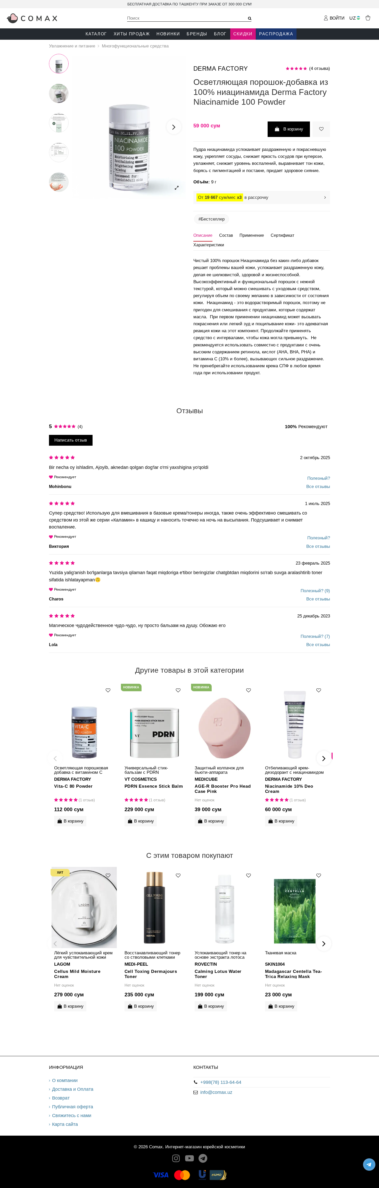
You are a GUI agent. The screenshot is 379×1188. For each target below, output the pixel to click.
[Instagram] (176, 1159)
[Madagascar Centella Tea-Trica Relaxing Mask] (295, 907)
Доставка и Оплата (72, 1089)
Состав (226, 235)
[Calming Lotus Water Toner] (224, 907)
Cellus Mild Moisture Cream (77, 974)
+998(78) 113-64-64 (220, 1082)
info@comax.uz (216, 1092)
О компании (65, 1080)
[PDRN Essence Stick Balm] (154, 722)
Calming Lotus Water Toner (218, 974)
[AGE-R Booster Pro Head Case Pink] (224, 722)
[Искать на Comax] (247, 18)
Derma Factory (220, 68)
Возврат (61, 1098)
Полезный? (318, 478)
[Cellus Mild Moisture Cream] (84, 907)
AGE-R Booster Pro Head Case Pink (223, 788)
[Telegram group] (203, 1159)
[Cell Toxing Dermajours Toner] (154, 907)
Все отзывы (318, 486)
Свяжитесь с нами (71, 1115)
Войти (336, 18)
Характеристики (208, 245)
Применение (252, 235)
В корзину (293, 129)
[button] (96, 34)
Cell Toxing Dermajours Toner (151, 974)
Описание (202, 235)
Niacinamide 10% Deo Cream (289, 788)
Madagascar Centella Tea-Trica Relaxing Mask (293, 974)
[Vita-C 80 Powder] (84, 722)
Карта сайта (65, 1124)
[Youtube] (189, 1159)
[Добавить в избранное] (321, 129)
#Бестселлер (212, 219)
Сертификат (282, 235)
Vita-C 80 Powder (73, 786)
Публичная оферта (72, 1106)
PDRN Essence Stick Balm (154, 786)
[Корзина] (367, 17)
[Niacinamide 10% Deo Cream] (295, 722)
